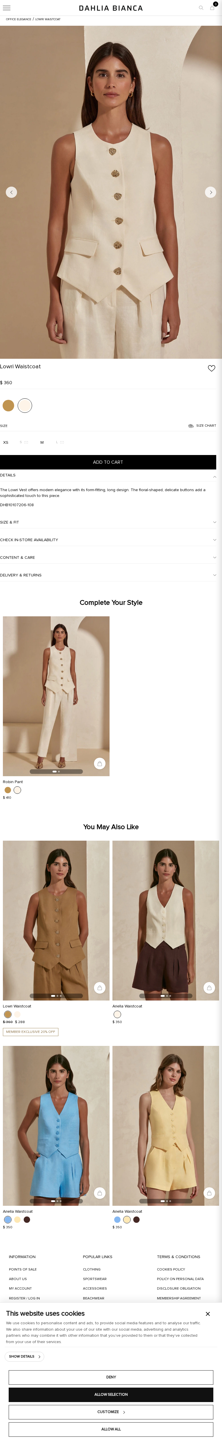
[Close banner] (208, 1314)
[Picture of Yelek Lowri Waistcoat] (8, 406)
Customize (108, 1412)
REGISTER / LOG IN (24, 1298)
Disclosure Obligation (179, 1288)
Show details (21, 1356)
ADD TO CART (108, 462)
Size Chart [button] (206, 426)
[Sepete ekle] (100, 763)
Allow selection (111, 1395)
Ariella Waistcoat (127, 1006)
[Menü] (11, 8)
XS (5, 443)
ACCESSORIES (95, 1288)
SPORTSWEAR (95, 1279)
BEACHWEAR (93, 1298)
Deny (111, 1377)
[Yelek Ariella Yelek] (165, 921)
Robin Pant (13, 782)
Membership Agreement (179, 1298)
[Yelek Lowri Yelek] (111, 192)
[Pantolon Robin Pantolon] (56, 696)
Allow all (111, 1429)
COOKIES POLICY (171, 1269)
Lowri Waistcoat (17, 1006)
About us (18, 1279)
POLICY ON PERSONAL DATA (180, 1279)
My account (20, 1288)
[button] (201, 8)
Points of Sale (23, 1269)
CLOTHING (92, 1269)
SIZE (4, 426)
